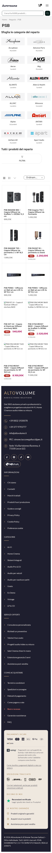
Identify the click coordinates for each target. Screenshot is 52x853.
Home (4, 20)
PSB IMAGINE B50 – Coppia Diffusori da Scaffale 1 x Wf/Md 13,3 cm (14, 213)
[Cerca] (47, 13)
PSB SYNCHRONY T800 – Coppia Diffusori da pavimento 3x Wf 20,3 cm (38, 369)
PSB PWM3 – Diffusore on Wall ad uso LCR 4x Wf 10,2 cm (37, 290)
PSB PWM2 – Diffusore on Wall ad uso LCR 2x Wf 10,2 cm (13, 290)
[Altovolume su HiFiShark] (12, 464)
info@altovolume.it (18, 433)
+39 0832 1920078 (18, 420)
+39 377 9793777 (17, 427)
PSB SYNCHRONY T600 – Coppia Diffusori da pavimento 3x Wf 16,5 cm (14, 369)
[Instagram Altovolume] (14, 457)
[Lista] (9, 178)
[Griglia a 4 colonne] (4, 178)
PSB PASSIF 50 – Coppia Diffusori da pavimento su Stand (36, 250)
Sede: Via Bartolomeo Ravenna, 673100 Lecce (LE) (24, 447)
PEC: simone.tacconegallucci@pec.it (25, 439)
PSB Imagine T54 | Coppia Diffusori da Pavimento (36, 212)
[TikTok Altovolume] (21, 457)
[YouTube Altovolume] (28, 457)
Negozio (12, 20)
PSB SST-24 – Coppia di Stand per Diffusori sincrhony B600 (13, 326)
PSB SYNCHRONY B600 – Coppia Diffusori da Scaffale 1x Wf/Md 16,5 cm (38, 327)
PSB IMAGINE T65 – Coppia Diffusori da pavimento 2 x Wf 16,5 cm (13, 251)
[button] (40, 6)
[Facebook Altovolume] (7, 457)
